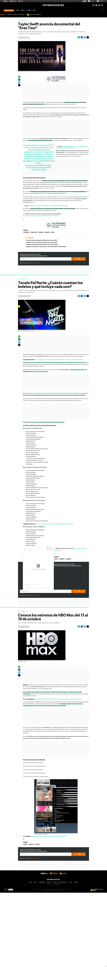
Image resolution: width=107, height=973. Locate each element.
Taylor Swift (26, 232)
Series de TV (31, 844)
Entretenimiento (22, 278)
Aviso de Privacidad (46, 890)
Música (56, 558)
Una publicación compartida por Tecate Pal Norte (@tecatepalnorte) (38, 587)
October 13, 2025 (39, 170)
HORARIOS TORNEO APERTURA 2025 (15, 14)
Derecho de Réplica (53, 890)
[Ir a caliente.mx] (85, 0)
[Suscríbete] (100, 0)
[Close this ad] (106, 966)
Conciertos (61, 558)
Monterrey (68, 558)
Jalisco (17, 10)
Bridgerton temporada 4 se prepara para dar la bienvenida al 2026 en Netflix (46, 246)
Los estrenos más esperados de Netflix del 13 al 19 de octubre (54, 523)
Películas (37, 844)
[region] (53, 970)
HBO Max (25, 844)
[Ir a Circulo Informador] (13, 0)
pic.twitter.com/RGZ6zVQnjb (37, 165)
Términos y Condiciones (36, 262)
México (23, 10)
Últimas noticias (8, 10)
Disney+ (52, 232)
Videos (29, 10)
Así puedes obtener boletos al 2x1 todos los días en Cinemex (49, 836)
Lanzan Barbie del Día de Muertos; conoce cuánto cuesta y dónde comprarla (58, 699)
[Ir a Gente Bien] (20, 0)
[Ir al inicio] (18, 5)
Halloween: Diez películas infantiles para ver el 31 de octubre (42, 244)
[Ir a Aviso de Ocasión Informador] (5, 0)
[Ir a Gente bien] (63, 872)
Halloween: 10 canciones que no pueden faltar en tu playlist (41, 242)
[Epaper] (91, 0)
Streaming (47, 232)
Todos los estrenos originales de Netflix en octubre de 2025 (41, 240)
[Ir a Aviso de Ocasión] (44, 872)
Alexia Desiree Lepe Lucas (25, 36)
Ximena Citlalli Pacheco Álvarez (25, 295)
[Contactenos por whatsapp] (102, 5)
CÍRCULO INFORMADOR (35, 14)
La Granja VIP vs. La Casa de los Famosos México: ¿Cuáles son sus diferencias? (59, 359)
